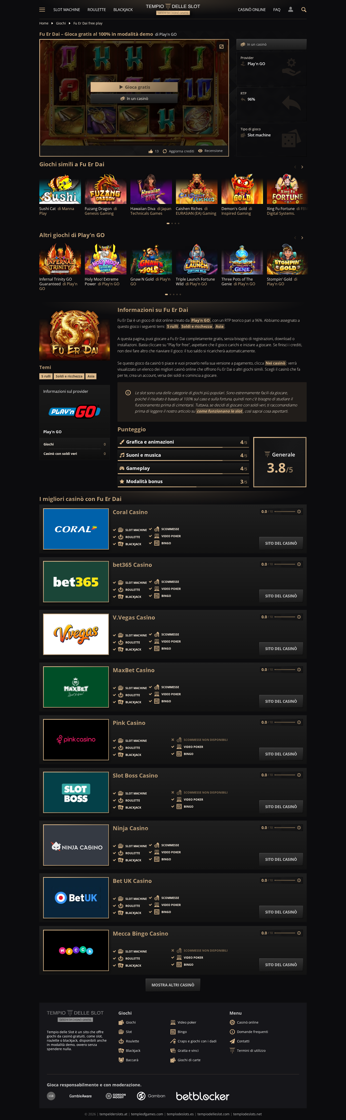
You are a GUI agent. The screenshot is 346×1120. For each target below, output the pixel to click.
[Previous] (295, 167)
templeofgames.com (147, 1114)
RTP (243, 93)
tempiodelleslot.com (213, 1114)
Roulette (97, 9)
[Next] (302, 167)
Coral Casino (130, 512)
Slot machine (66, 9)
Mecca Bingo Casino (140, 933)
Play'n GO (200, 320)
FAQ (276, 9)
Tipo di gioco (251, 129)
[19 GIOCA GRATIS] (151, 188)
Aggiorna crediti (181, 151)
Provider (247, 58)
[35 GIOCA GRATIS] (196, 188)
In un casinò (256, 44)
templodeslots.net (247, 1114)
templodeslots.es (180, 1114)
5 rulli (172, 326)
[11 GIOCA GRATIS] (60, 258)
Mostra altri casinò (173, 985)
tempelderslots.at (113, 1114)
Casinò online (252, 9)
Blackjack (123, 9)
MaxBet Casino (134, 670)
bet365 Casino (132, 564)
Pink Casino (129, 723)
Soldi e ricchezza (196, 326)
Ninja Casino (130, 828)
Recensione (214, 150)
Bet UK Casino (132, 881)
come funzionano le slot (219, 411)
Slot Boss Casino (135, 775)
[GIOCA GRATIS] (60, 188)
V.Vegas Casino (134, 617)
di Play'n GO (166, 34)
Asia (220, 326)
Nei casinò (275, 363)
